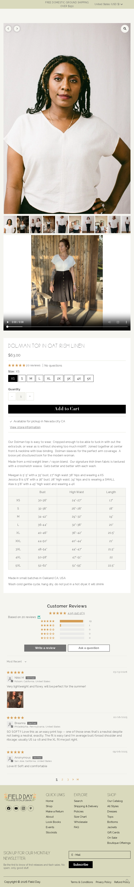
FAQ (76, 827)
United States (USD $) (108, 4)
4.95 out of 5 (76, 613)
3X (68, 378)
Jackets (112, 827)
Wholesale (80, 822)
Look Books (53, 822)
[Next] (17, 29)
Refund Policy (122, 882)
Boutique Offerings (119, 843)
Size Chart (80, 816)
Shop (49, 806)
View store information (25, 427)
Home (49, 801)
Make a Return (55, 811)
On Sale (112, 837)
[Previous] (8, 29)
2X (59, 378)
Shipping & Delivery (86, 806)
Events (50, 827)
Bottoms (112, 822)
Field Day (34, 882)
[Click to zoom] (125, 29)
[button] (17, 365)
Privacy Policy (103, 882)
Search (78, 801)
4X (79, 378)
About (50, 816)
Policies (78, 811)
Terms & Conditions (82, 882)
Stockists (51, 832)
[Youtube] (16, 808)
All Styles (112, 806)
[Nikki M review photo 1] (15, 699)
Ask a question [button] (89, 648)
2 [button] (62, 779)
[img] (15, 672)
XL (49, 378)
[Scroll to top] (127, 880)
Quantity (14, 389)
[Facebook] (9, 808)
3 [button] (68, 779)
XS (13, 378)
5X (89, 378)
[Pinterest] (31, 808)
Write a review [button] (45, 648)
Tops (110, 816)
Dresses (112, 811)
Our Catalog (115, 801)
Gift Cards (113, 832)
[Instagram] (23, 808)
